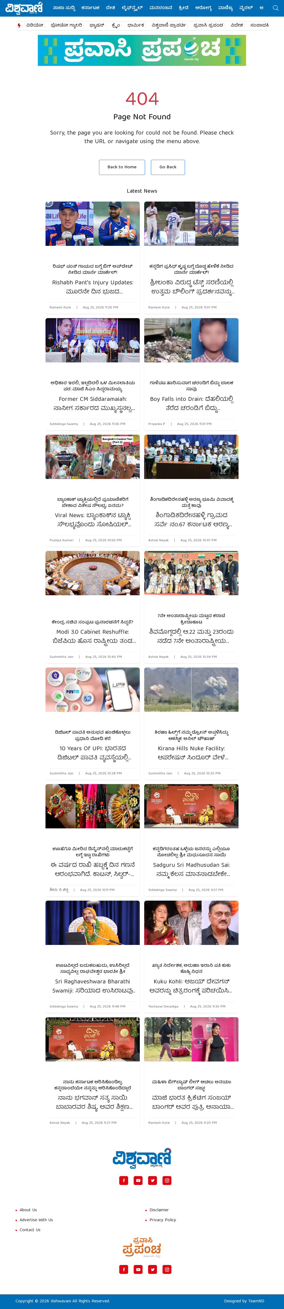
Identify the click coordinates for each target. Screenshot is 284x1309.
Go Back (167, 167)
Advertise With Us (36, 1220)
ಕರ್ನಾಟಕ (90, 8)
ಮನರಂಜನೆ (160, 8)
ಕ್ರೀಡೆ (184, 8)
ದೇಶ (110, 8)
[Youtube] (138, 1180)
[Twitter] (152, 1180)
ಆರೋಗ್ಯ (203, 8)
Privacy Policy (162, 1220)
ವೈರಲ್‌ (246, 8)
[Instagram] (167, 1180)
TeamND (256, 1301)
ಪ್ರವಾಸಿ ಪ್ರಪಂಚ (208, 26)
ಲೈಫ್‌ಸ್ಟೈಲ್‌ (132, 8)
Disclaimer (159, 1210)
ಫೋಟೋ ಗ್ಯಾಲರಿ (66, 26)
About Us (28, 1210)
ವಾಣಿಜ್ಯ (225, 8)
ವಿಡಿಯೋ (34, 26)
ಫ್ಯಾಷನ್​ (97, 26)
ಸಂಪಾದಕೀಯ (263, 26)
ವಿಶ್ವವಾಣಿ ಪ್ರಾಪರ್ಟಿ (169, 26)
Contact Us (30, 1230)
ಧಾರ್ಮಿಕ (136, 26)
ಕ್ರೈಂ (116, 26)
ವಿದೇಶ (237, 26)
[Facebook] (124, 1180)
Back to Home (122, 167)
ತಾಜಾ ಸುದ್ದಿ (64, 8)
